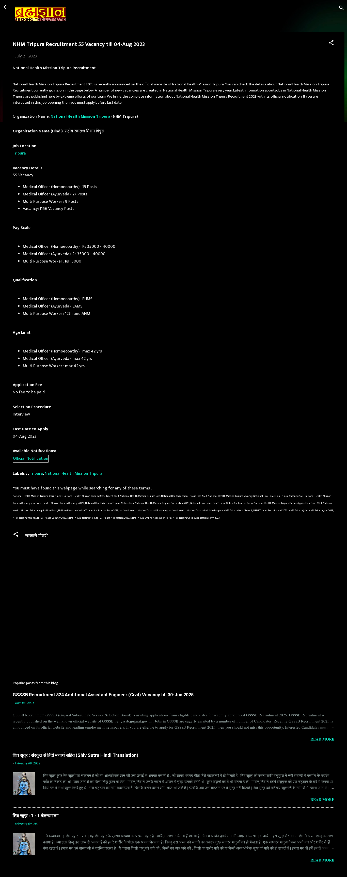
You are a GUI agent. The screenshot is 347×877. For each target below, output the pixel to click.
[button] (331, 44)
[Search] (341, 9)
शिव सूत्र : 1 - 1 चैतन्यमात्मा (35, 815)
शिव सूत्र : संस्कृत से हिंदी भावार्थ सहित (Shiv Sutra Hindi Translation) (75, 755)
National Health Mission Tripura (80, 116)
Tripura (19, 153)
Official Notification (30, 458)
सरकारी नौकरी (36, 536)
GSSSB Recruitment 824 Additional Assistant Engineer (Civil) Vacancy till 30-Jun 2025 (103, 694)
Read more (322, 739)
